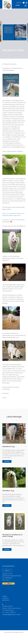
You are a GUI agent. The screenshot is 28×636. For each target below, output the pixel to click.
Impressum (5, 598)
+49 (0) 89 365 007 (9, 610)
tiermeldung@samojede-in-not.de (11, 614)
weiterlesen (7, 461)
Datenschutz (5, 600)
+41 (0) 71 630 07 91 (10, 612)
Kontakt (4, 596)
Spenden (7, 570)
